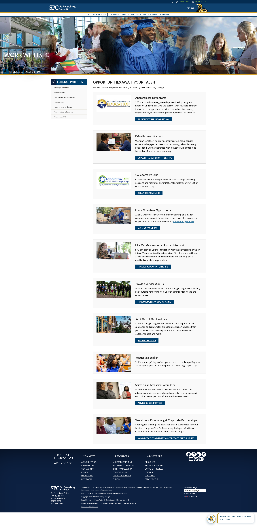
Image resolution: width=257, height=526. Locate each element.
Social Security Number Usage (116, 500)
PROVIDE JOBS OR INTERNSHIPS (153, 266)
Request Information (63, 456)
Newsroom (86, 479)
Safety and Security (122, 469)
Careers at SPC (88, 465)
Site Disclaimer (129, 503)
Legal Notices (86, 500)
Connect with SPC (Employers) (64, 97)
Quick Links (184, 2)
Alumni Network (89, 462)
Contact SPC (87, 469)
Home (4, 72)
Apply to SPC (63, 463)
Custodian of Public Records (111, 503)
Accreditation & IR (154, 465)
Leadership (150, 472)
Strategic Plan (152, 479)
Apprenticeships (59, 93)
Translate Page (190, 487)
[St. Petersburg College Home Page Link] (63, 7)
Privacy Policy (98, 500)
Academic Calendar (122, 462)
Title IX (116, 479)
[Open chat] (211, 519)
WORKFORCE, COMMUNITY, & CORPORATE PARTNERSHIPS (166, 438)
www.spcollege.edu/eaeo (103, 490)
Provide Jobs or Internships (63, 112)
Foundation (87, 476)
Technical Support (122, 476)
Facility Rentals (59, 102)
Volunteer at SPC (147, 228)
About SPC (150, 462)
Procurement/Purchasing (63, 107)
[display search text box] (171, 1)
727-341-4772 (57, 503)
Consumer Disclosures (89, 507)
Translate (193, 496)
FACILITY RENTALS (147, 340)
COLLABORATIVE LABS (149, 193)
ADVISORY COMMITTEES (150, 403)
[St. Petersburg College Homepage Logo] (63, 488)
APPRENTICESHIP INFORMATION (153, 119)
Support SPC (201, 2)
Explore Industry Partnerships (155, 158)
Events (84, 472)
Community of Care (183, 221)
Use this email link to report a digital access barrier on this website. (104, 493)
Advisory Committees (61, 88)
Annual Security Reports (90, 503)
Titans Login (192, 8)
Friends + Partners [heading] (70, 81)
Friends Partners (16, 72)
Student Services (121, 472)
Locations (150, 476)
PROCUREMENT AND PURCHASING (154, 302)
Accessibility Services (123, 465)
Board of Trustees (154, 469)
